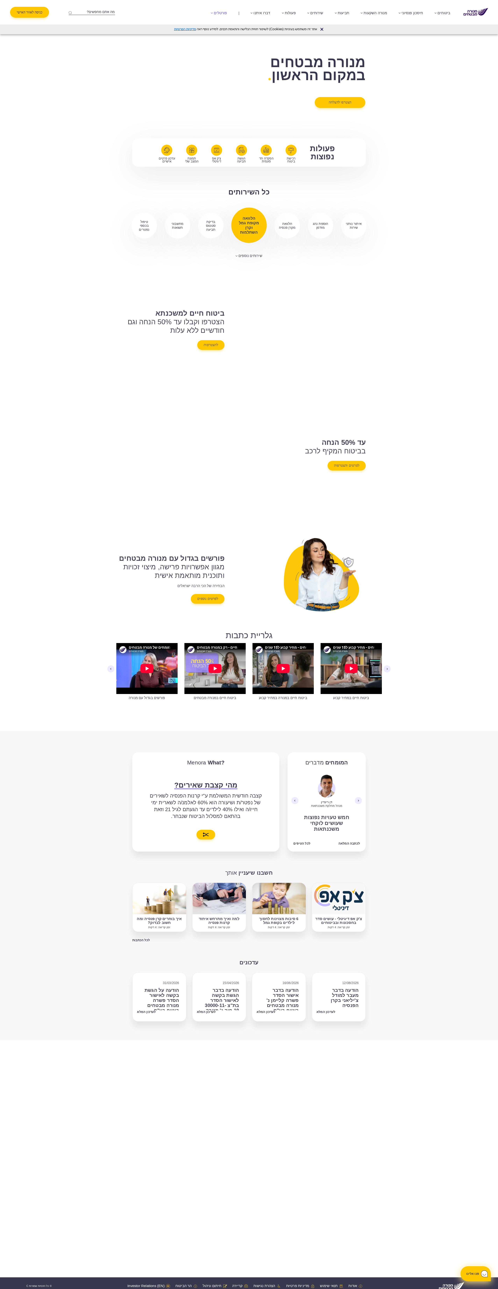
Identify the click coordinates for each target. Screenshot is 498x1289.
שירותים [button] (316, 13)
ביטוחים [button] (444, 13)
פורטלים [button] (220, 13)
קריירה (237, 1286)
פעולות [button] (290, 13)
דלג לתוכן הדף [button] (249, 3)
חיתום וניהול (212, 1286)
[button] (321, 29)
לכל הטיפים (301, 843)
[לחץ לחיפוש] (70, 12)
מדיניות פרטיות (297, 1286)
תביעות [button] (343, 13)
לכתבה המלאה (349, 843)
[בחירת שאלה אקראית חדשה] (205, 834)
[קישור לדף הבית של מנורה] (476, 12)
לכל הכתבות (141, 940)
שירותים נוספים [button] (250, 256)
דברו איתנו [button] (261, 13)
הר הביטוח (183, 1286)
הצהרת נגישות (264, 1286)
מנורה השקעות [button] (375, 13)
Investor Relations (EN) (146, 1286)
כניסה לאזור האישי (29, 12)
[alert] (249, 29)
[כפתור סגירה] (321, 29)
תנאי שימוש (329, 1286)
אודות (352, 1286)
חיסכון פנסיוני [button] (412, 13)
